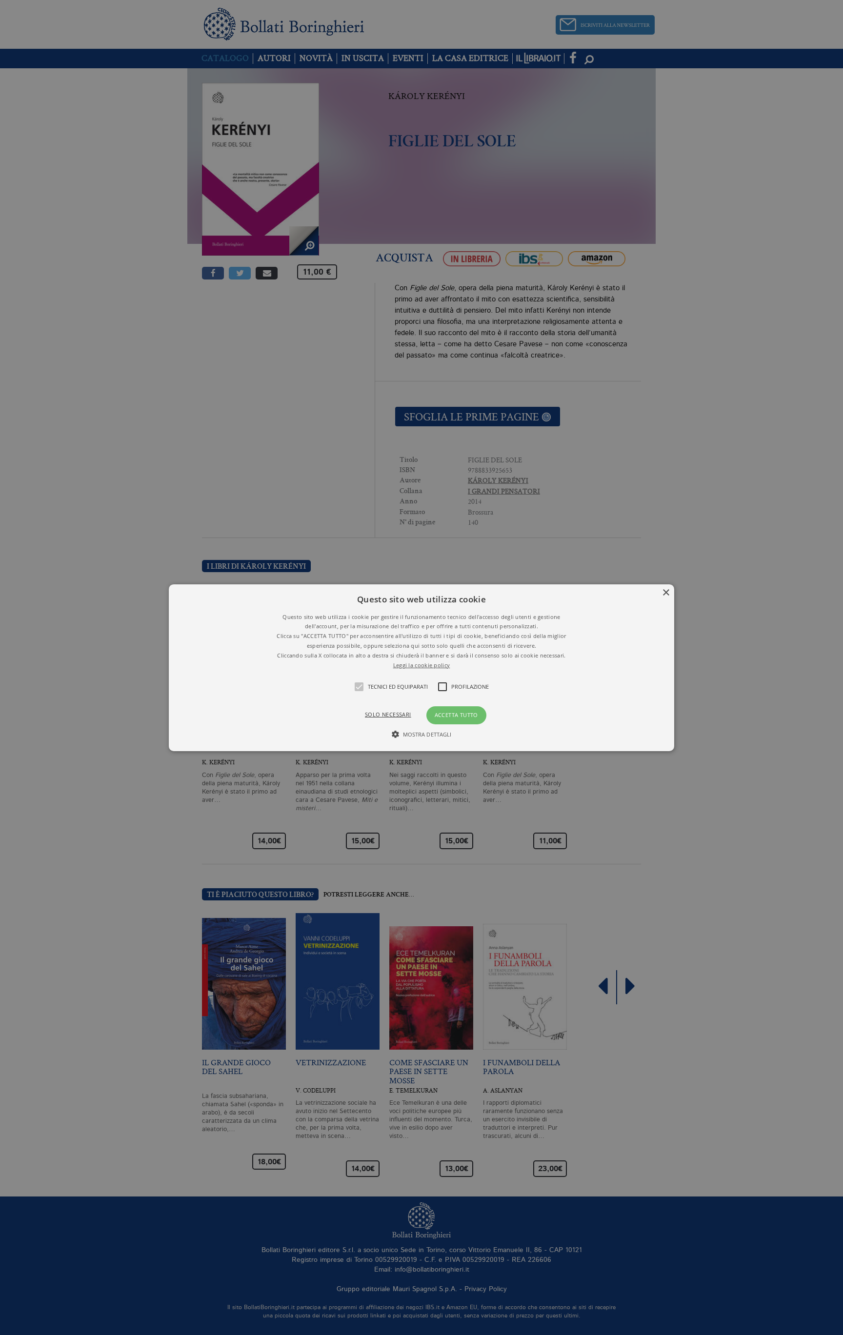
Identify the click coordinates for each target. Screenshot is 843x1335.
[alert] (421, 667)
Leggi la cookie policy (421, 664)
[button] (422, 667)
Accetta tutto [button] (456, 714)
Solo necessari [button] (388, 714)
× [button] (665, 592)
